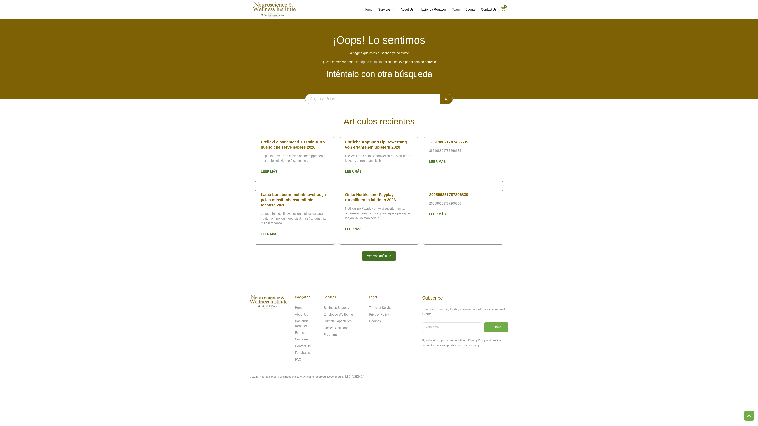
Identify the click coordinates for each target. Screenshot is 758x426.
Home (368, 9)
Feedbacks (303, 352)
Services (384, 9)
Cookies (375, 321)
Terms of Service (380, 307)
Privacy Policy (379, 314)
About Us (407, 9)
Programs (330, 334)
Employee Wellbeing (338, 314)
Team (456, 9)
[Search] (446, 99)
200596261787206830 (448, 194)
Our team (301, 339)
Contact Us (489, 9)
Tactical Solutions (336, 328)
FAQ (298, 359)
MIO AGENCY (355, 376)
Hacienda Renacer (432, 9)
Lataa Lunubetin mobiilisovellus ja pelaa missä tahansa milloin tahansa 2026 (293, 199)
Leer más (269, 171)
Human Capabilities (338, 321)
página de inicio (370, 62)
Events (470, 9)
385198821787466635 (448, 142)
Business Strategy (336, 307)
